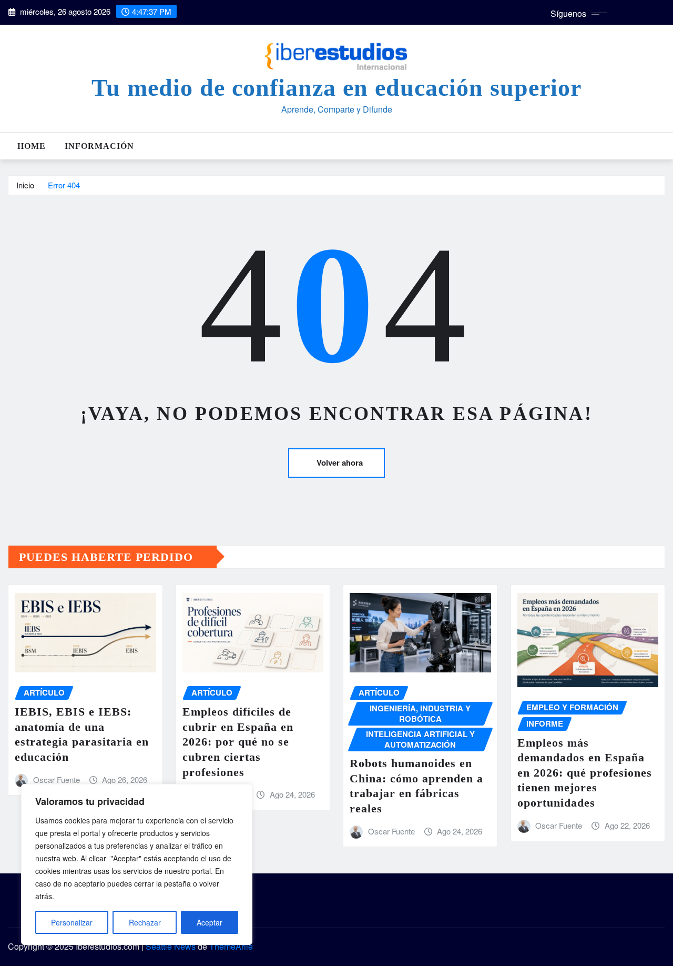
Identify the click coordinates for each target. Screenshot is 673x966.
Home (31, 146)
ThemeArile (231, 946)
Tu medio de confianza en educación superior (336, 87)
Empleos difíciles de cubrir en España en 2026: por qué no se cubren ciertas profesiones (237, 741)
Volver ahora (340, 462)
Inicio (25, 184)
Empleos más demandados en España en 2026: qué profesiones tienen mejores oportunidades (584, 772)
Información (99, 146)
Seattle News (171, 946)
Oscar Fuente (56, 779)
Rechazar (145, 922)
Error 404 (64, 184)
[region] (136, 864)
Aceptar (209, 922)
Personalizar (72, 922)
